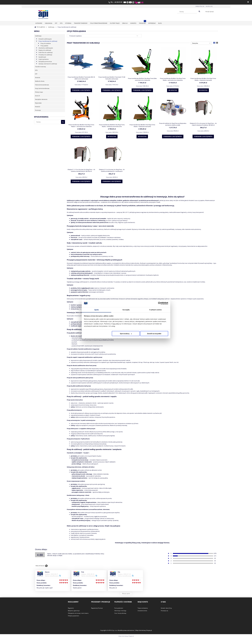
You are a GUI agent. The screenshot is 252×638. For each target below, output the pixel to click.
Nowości (37, 106)
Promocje (38, 110)
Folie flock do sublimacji (45, 52)
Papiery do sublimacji (45, 50)
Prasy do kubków (46, 43)
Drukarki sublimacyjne (45, 39)
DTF (36, 74)
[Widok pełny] (217, 42)
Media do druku (39, 81)
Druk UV (37, 96)
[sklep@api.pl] (124, 2)
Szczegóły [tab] (126, 309)
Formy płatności (118, 608)
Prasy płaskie (44, 46)
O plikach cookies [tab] (155, 309)
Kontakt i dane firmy (166, 608)
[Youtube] (130, 2)
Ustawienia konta (142, 610)
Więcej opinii (126, 593)
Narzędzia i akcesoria (41, 99)
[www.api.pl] (127, 2)
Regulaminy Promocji (97, 608)
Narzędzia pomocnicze (45, 61)
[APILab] (139, 2)
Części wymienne (44, 59)
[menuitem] (39, 23)
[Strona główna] (43, 14)
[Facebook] (133, 2)
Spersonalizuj (124, 333)
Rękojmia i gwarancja (74, 610)
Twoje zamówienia (143, 608)
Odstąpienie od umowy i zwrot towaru (78, 613)
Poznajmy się (164, 610)
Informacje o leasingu (120, 610)
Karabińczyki (42, 57)
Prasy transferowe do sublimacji (48, 41)
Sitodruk (37, 77)
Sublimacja (38, 36)
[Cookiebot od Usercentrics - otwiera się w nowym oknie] (159, 303)
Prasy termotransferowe (42, 88)
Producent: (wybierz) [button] (75, 36)
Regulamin (71, 608)
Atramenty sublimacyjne (46, 48)
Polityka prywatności (73, 616)
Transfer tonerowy (40, 66)
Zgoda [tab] (96, 309)
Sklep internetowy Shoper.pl (126, 636)
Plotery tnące (39, 92)
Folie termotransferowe (42, 85)
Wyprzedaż (38, 103)
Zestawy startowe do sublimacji (48, 64)
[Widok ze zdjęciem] (214, 42)
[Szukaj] (199, 11)
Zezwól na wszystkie (154, 333)
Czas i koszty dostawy (120, 613)
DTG (36, 70)
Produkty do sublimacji (45, 55)
